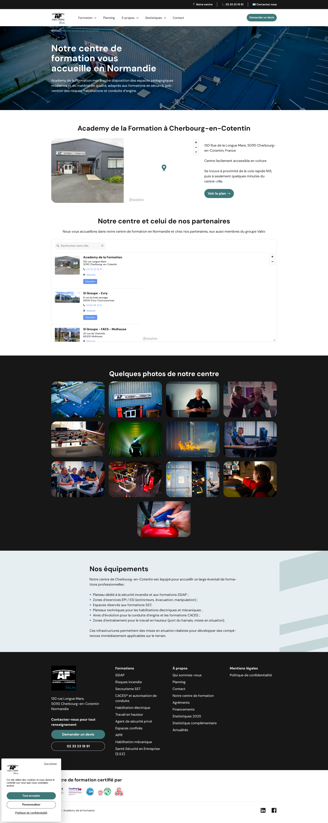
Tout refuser (50, 763)
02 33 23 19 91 (94, 269)
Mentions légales (244, 668)
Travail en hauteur (129, 714)
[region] (209, 297)
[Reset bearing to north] (196, 152)
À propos (128, 18)
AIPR (118, 735)
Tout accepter (31, 795)
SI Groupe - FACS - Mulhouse (104, 329)
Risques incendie (128, 682)
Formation (85, 18)
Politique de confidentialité (251, 675)
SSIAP (120, 675)
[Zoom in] (196, 142)
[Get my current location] (102, 246)
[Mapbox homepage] (136, 200)
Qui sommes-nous (187, 675)
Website (90, 274)
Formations (124, 668)
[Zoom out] (196, 147)
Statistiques (153, 18)
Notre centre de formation (193, 695)
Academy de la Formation (102, 257)
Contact (178, 18)
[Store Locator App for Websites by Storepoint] (274, 340)
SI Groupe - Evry (95, 293)
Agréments (181, 702)
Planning (109, 18)
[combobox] (77, 246)
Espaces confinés (128, 728)
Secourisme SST (128, 689)
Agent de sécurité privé (133, 721)
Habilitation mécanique (133, 742)
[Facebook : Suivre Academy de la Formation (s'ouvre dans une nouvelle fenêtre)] (274, 811)
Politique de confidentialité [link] (31, 812)
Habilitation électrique (132, 707)
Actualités (180, 730)
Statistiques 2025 (187, 716)
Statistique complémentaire (195, 723)
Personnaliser (31, 804)
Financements (184, 709)
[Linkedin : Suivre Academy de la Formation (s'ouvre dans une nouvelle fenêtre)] (263, 811)
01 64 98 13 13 (94, 305)
